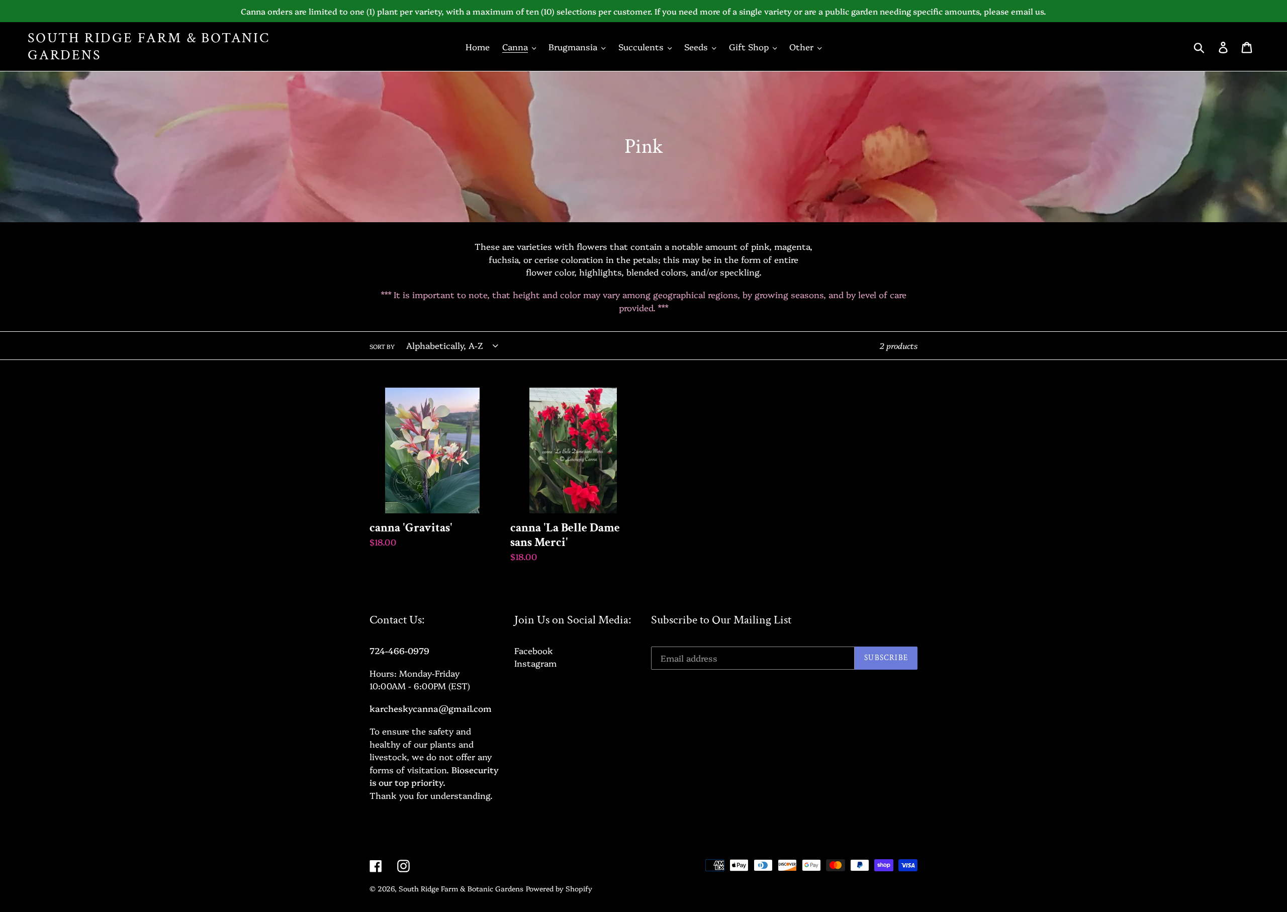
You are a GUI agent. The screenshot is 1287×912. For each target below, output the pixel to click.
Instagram (535, 663)
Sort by (382, 346)
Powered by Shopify (559, 888)
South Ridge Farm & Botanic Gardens (149, 46)
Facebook (533, 650)
